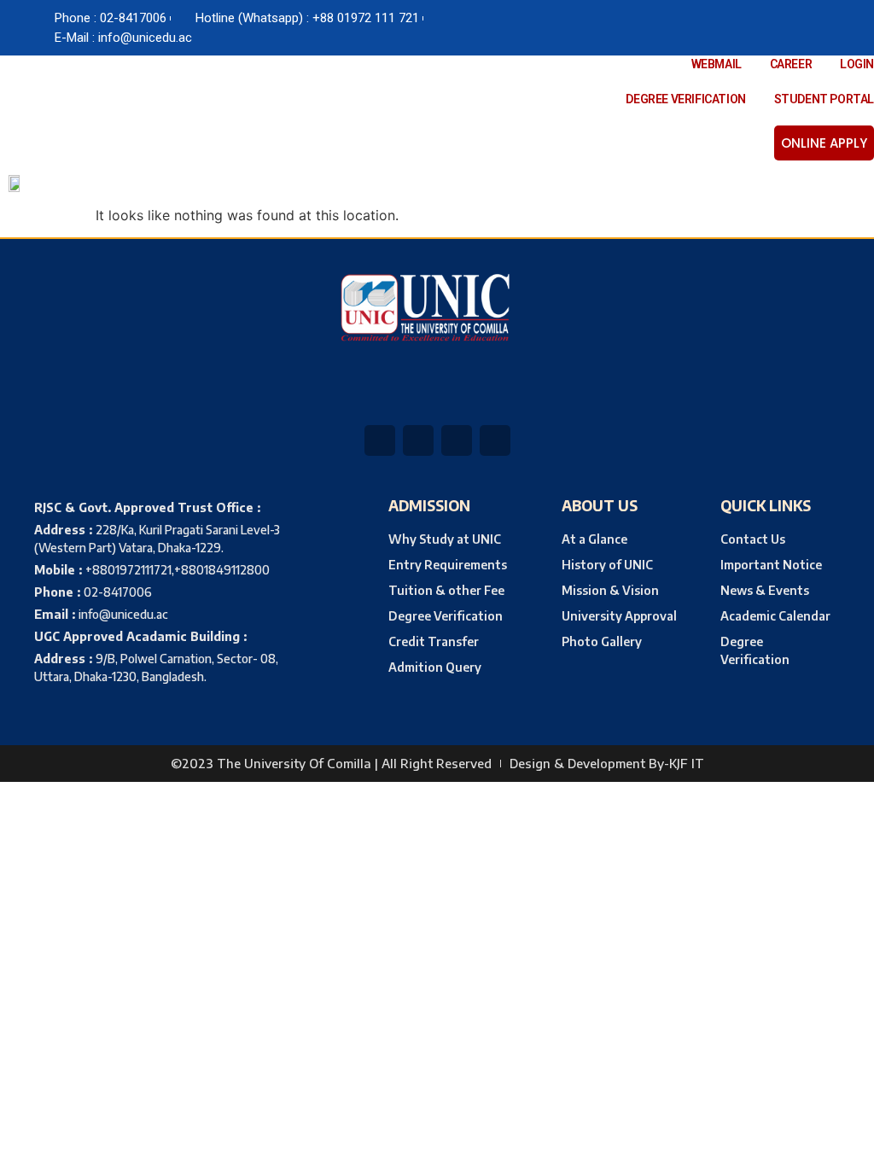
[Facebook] (649, 28)
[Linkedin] (717, 28)
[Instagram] (751, 28)
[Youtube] (785, 28)
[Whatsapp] (683, 28)
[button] (449, 183)
